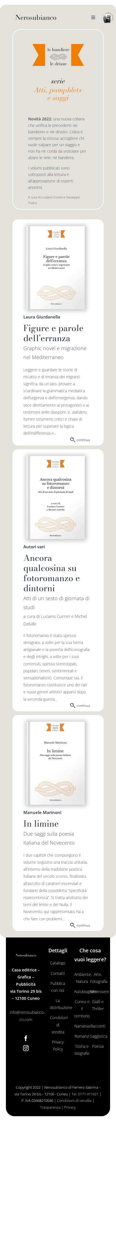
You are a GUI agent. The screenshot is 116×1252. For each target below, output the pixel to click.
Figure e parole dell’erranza (53, 333)
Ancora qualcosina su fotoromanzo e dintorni (51, 573)
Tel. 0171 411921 (85, 1094)
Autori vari (34, 546)
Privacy (70, 1107)
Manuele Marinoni (42, 812)
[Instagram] (26, 1048)
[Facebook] (26, 1038)
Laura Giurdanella (41, 317)
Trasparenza (50, 1107)
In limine (41, 823)
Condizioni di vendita (74, 1100)
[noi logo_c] (108, 18)
